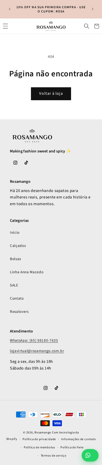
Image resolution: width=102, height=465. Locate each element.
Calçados (18, 245)
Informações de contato (78, 439)
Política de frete (71, 447)
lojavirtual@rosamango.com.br (37, 351)
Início (15, 232)
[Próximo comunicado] (92, 9)
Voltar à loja (51, 93)
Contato (17, 298)
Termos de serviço (54, 456)
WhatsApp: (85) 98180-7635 (34, 340)
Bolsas (15, 259)
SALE (14, 285)
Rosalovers (19, 311)
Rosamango (42, 432)
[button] (5, 26)
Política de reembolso (39, 447)
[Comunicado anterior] (9, 9)
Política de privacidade (39, 439)
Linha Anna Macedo (26, 272)
